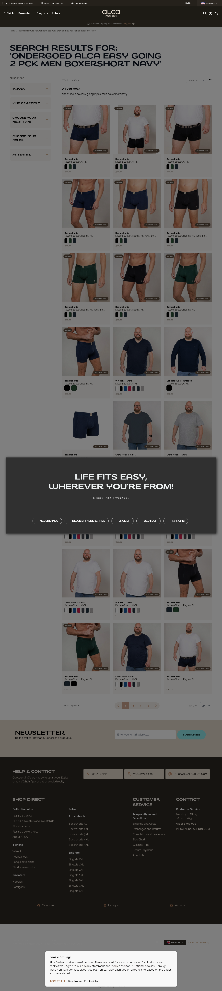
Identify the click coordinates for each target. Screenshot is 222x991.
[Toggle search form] (205, 13)
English (210, 3)
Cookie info (91, 981)
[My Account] (210, 13)
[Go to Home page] (111, 13)
